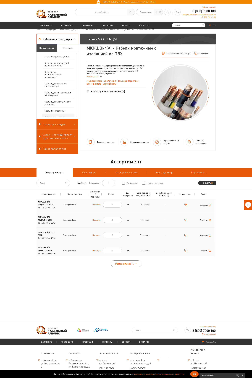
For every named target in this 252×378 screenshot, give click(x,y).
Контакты (143, 25)
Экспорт (126, 25)
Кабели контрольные (54, 110)
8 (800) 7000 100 (204, 11)
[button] (57, 39)
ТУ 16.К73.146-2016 (46, 204)
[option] (180, 93)
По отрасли (67, 48)
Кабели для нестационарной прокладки (52, 74)
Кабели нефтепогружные (57, 56)
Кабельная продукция (68, 29)
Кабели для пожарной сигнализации (55, 84)
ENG (214, 25)
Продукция (87, 25)
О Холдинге (46, 25)
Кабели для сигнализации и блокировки (57, 93)
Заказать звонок (209, 7)
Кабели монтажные (88, 29)
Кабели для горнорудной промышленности (56, 64)
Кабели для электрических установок (57, 103)
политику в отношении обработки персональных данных (159, 374)
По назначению (46, 48)
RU (210, 25)
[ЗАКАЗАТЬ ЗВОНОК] (248, 205)
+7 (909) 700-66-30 (208, 17)
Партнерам (107, 25)
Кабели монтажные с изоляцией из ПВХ (117, 29)
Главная (39, 29)
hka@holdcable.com (208, 326)
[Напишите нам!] (237, 375)
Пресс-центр (67, 25)
